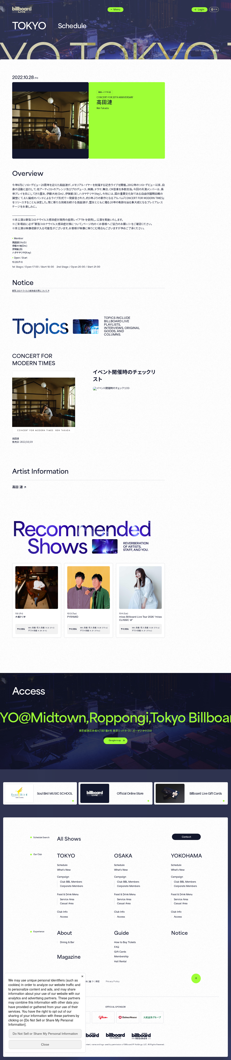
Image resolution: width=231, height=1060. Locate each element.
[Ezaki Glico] (103, 1017)
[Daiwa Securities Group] (152, 1017)
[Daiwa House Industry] (127, 1017)
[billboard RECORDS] (141, 1036)
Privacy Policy (113, 981)
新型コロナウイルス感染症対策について (29, 290)
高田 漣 (17, 487)
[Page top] (196, 978)
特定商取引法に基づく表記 (87, 981)
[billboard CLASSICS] (115, 1036)
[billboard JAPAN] (89, 1035)
